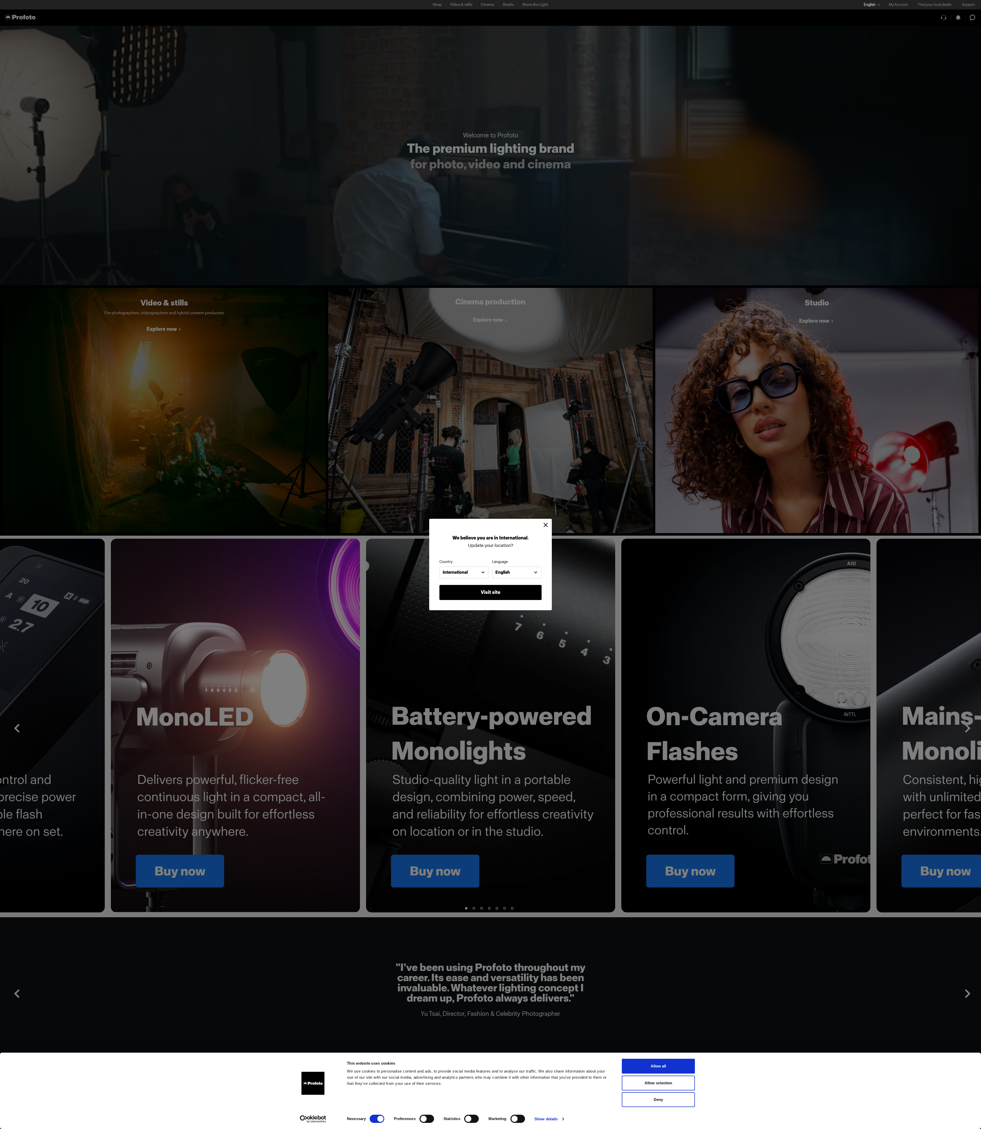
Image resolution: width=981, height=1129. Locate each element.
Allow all (658, 1066)
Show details (546, 1119)
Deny (658, 1099)
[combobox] (464, 572)
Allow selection (658, 1083)
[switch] (426, 1119)
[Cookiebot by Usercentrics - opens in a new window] (313, 1119)
